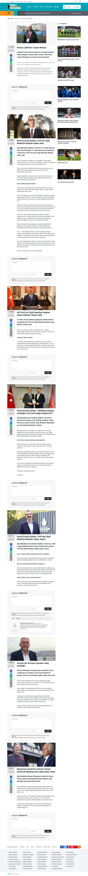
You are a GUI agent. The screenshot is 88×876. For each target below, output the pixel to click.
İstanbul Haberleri (13, 852)
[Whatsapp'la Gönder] (11, 63)
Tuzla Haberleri (12, 868)
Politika (35, 6)
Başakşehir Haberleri (57, 854)
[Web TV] (76, 1)
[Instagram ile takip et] (72, 847)
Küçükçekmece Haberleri (15, 864)
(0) (26, 630)
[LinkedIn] (11, 60)
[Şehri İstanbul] (14, 6)
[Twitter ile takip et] (65, 847)
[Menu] (65, 7)
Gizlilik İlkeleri (38, 847)
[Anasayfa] (8, 1)
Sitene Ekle (30, 1)
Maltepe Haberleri (27, 864)
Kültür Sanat (48, 6)
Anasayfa (22, 847)
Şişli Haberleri (69, 866)
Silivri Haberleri (12, 866)
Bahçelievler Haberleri (28, 854)
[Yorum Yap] (11, 70)
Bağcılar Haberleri (13, 854)
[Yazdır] (11, 68)
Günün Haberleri (19, 1)
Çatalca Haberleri (70, 857)
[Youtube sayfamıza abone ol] (68, 847)
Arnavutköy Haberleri (42, 852)
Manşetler (12, 1)
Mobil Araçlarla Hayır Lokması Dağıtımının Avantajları (37, 13)
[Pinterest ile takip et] (75, 847)
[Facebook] (11, 55)
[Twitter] (11, 58)
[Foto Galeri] (80, 1)
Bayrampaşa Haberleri (71, 854)
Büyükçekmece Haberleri (58, 857)
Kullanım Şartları (46, 847)
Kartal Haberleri (70, 861)
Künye (27, 847)
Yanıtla (22, 630)
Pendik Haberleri (41, 864)
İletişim (32, 847)
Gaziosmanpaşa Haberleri (15, 861)
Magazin (56, 6)
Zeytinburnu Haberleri (57, 868)
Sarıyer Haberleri (70, 864)
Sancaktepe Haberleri (57, 864)
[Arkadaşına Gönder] (11, 65)
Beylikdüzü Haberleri (42, 857)
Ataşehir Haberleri (56, 852)
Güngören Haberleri (27, 861)
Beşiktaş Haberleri (13, 857)
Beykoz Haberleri (27, 857)
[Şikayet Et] (49, 630)
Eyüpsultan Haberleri (57, 859)
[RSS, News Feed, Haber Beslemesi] (79, 847)
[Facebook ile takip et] (62, 847)
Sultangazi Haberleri (42, 866)
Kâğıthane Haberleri (56, 861)
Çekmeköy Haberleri (13, 859)
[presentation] (12, 13)
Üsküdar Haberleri (41, 868)
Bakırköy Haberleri (41, 854)
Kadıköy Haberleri (41, 861)
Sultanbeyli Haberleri (28, 866)
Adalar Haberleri (27, 852)
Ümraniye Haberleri (27, 868)
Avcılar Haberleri (70, 852)
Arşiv (25, 1)
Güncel (29, 6)
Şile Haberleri (55, 866)
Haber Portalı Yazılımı (14, 873)
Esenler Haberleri (27, 859)
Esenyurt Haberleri (41, 859)
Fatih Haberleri (69, 859)
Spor (41, 6)
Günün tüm (76, 13)
